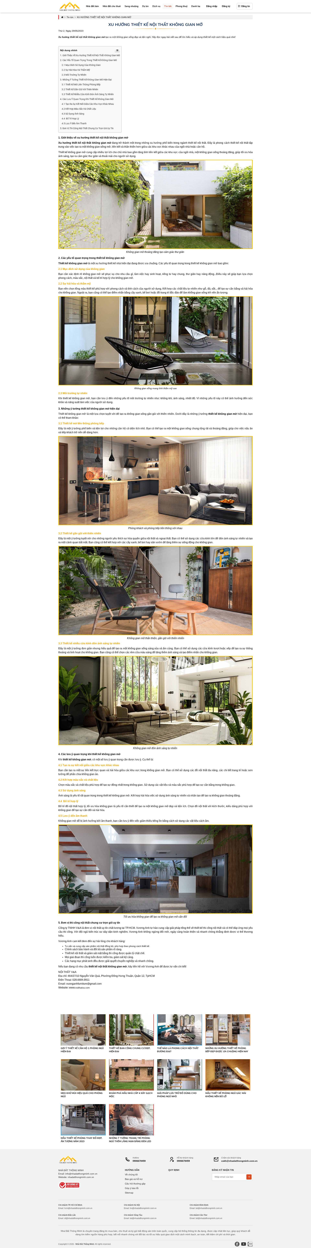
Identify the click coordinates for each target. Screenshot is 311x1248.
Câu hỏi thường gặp (135, 1183)
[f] (237, 1244)
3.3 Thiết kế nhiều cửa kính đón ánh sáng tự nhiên (88, 94)
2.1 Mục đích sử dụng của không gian (81, 65)
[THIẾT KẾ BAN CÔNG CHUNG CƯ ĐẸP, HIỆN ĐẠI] (131, 1029)
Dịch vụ (156, 6)
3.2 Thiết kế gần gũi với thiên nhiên (80, 89)
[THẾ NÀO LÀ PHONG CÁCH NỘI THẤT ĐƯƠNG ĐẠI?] (179, 1029)
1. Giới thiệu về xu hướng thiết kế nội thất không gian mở (90, 55)
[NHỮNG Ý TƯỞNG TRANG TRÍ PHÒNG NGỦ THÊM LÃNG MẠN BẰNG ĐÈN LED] (131, 1119)
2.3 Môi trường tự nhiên (74, 74)
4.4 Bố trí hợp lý (70, 118)
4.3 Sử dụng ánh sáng (73, 113)
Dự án (145, 6)
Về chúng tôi (131, 1174)
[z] (250, 1244)
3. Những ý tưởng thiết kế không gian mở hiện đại (86, 79)
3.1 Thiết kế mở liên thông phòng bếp (81, 84)
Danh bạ (195, 6)
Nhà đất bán (92, 6)
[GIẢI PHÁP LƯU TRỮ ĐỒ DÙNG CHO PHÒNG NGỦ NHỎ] (179, 1074)
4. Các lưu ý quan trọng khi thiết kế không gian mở (86, 99)
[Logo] (68, 1159)
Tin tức (168, 6)
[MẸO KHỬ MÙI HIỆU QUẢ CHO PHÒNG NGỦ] (83, 1074)
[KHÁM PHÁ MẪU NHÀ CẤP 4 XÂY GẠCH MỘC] (131, 1074)
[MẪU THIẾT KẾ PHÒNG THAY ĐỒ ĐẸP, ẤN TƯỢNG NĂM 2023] (83, 1119)
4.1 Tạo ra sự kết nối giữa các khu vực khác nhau (88, 104)
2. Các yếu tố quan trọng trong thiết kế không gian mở (88, 60)
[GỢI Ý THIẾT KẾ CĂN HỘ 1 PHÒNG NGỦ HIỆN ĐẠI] (83, 1029)
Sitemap (129, 1192)
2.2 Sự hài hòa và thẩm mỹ (76, 70)
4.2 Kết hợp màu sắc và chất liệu (79, 109)
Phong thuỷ (181, 6)
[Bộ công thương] (69, 1185)
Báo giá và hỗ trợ (134, 1179)
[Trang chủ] (69, 6)
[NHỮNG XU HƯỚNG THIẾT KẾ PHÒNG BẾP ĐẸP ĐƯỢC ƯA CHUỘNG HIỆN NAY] (227, 1029)
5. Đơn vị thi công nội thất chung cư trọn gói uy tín (87, 128)
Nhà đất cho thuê (112, 6)
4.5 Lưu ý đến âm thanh (74, 123)
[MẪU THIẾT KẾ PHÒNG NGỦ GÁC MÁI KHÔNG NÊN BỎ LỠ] (227, 1074)
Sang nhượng (131, 6)
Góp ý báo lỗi (131, 1188)
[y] (243, 1244)
